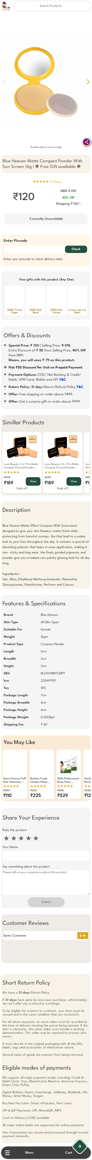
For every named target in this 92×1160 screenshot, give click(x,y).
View (33, 481)
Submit (46, 902)
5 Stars (57, 182)
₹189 (8, 483)
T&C (62, 379)
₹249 (7, 477)
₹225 (35, 795)
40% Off (68, 197)
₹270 (33, 790)
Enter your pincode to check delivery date (33, 259)
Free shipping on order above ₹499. (41, 394)
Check (76, 249)
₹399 (6, 790)
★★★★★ (12, 472)
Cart (68, 1152)
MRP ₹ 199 (68, 191)
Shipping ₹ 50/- (68, 203)
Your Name (10, 847)
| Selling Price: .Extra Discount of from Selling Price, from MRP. (47, 353)
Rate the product (14, 830)
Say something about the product (26, 866)
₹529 (62, 795)
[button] (88, 81)
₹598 (60, 790)
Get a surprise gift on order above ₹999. (45, 401)
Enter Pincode (15, 241)
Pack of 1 (22, 488)
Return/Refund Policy (46, 387)
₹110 (7, 795)
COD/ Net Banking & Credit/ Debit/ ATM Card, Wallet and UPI (45, 377)
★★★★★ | (47, 182)
